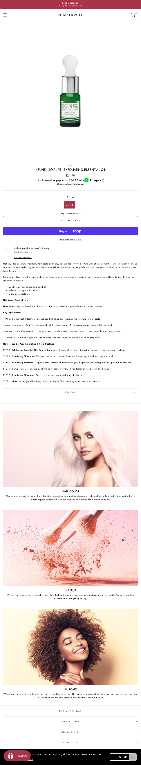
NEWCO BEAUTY (70, 732)
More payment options (70, 239)
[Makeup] (70, 548)
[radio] (69, 204)
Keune (70, 165)
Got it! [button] (123, 757)
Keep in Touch (71, 721)
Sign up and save (70, 711)
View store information (23, 257)
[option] (70, 5)
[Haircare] (70, 647)
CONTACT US (70, 742)
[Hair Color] (70, 449)
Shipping (61, 184)
